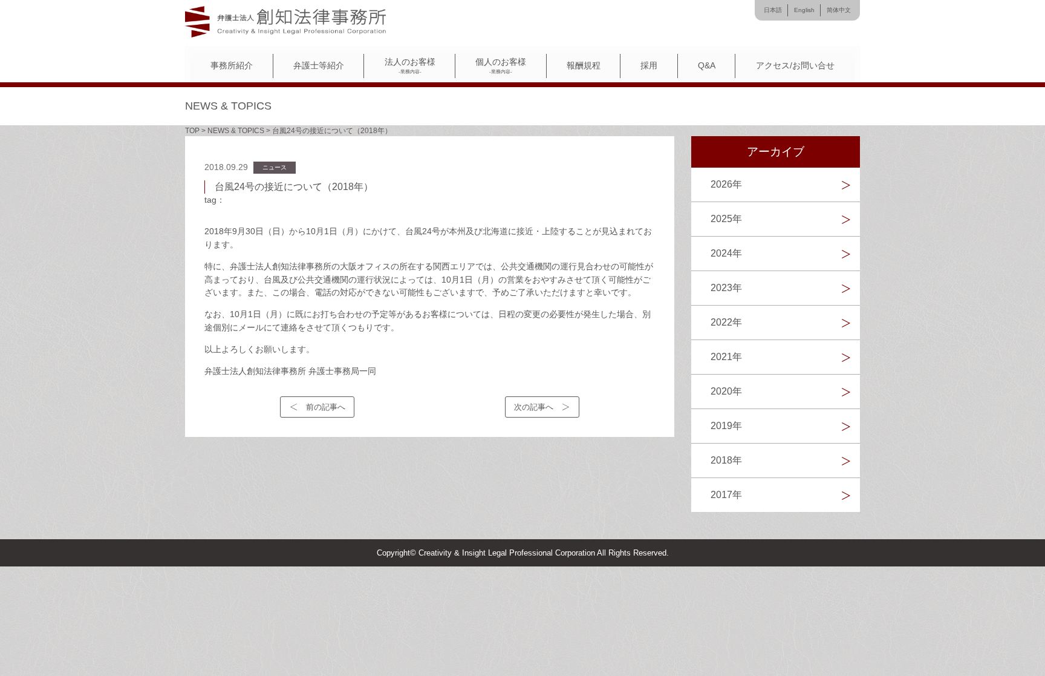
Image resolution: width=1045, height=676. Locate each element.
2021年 (726, 357)
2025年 (726, 219)
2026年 (726, 184)
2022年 (726, 322)
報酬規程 (584, 65)
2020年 (726, 391)
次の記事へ (533, 407)
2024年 (726, 253)
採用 (648, 65)
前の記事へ (325, 407)
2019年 (726, 426)
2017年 (726, 495)
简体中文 (839, 10)
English (804, 10)
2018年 (726, 460)
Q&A (706, 65)
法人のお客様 (410, 65)
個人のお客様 (500, 65)
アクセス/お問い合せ (795, 65)
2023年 (726, 288)
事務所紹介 (231, 65)
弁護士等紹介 (318, 65)
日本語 (773, 10)
